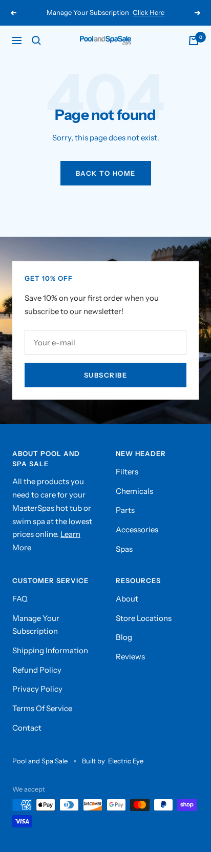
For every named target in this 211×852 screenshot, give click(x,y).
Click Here (148, 12)
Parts (125, 510)
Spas (124, 549)
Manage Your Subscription (35, 624)
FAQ (20, 599)
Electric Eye (125, 761)
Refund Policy (36, 670)
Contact (26, 728)
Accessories (137, 529)
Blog (124, 637)
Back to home (106, 173)
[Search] (36, 40)
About (127, 599)
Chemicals (134, 491)
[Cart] (193, 40)
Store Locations (144, 618)
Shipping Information (50, 650)
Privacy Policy (37, 689)
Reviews (130, 656)
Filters (127, 471)
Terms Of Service (42, 708)
